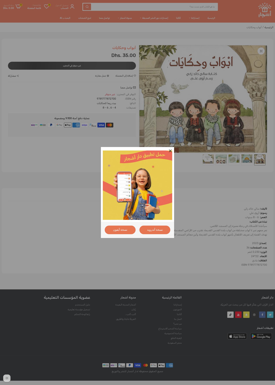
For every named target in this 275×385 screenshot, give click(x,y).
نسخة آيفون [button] (120, 229)
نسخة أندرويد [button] (155, 229)
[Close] (170, 151)
